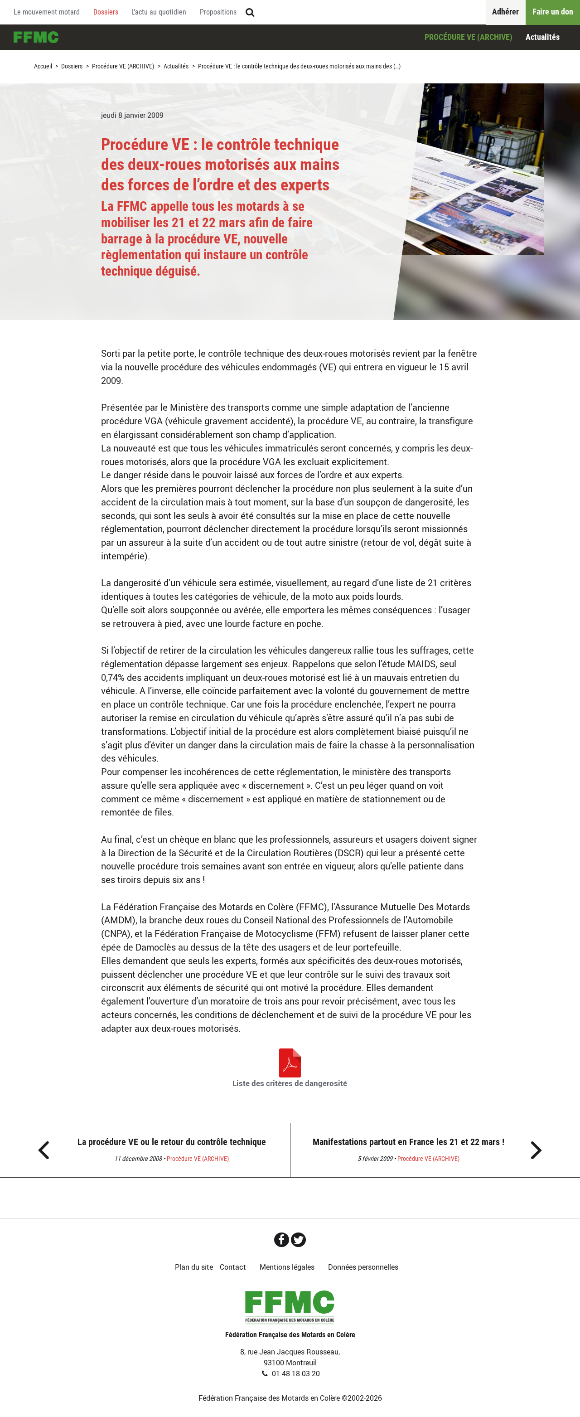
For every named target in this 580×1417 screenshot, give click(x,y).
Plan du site (194, 1267)
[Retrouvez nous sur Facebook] (281, 1240)
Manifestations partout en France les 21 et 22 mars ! (408, 1142)
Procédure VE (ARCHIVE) (468, 37)
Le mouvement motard (47, 12)
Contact (233, 1267)
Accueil (36, 37)
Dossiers (105, 12)
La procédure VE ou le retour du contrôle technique (171, 1142)
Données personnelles (363, 1267)
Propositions (218, 12)
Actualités (543, 37)
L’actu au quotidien (158, 12)
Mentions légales (287, 1267)
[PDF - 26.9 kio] (290, 1062)
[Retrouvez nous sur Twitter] (298, 1240)
